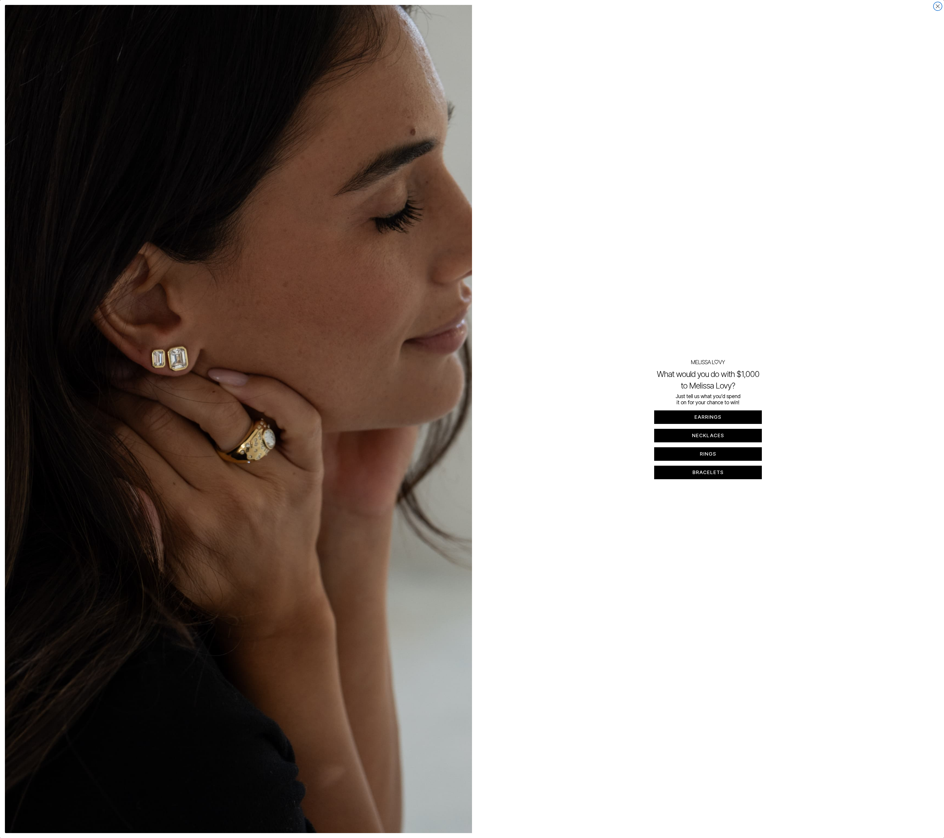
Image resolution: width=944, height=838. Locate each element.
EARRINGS (708, 417)
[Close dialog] (937, 6)
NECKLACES (708, 435)
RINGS (708, 454)
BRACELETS (708, 472)
